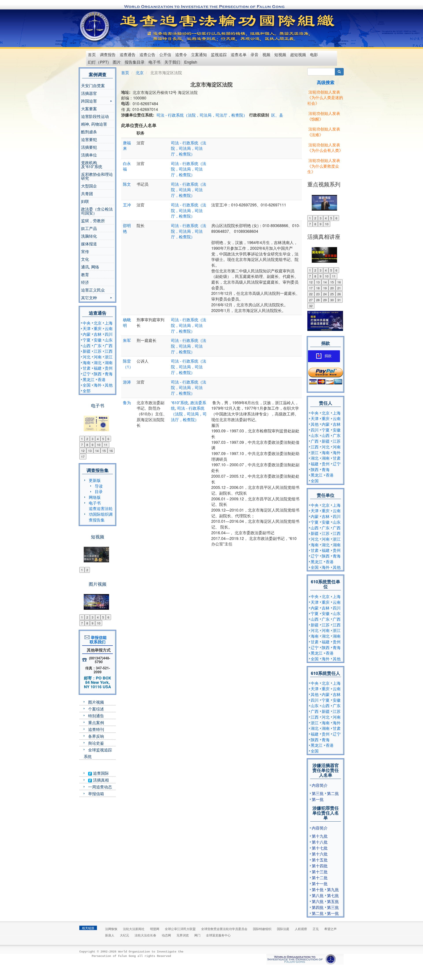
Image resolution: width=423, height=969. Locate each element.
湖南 (109, 362)
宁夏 (87, 340)
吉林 (98, 334)
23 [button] (318, 294)
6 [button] (108, 439)
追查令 (181, 54)
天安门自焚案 (93, 85)
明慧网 (154, 929)
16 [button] (111, 450)
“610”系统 (179, 402)
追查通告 (127, 54)
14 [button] (97, 450)
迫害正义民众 (93, 290)
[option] (97, 420)
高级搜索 (325, 82)
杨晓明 (127, 322)
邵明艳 (127, 228)
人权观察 (301, 929)
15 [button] (104, 450)
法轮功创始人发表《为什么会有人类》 (325, 147)
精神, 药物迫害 (94, 124)
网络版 (95, 497)
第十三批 (320, 871)
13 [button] (90, 450)
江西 (109, 351)
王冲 (127, 204)
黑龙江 (89, 379)
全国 (87, 385)
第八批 (318, 895)
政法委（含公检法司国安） (97, 211)
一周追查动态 (100, 786)
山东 (109, 340)
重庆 (98, 328)
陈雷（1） (128, 363)
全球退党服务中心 (218, 935)
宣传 (85, 251)
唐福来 (127, 145)
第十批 (318, 889)
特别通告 (96, 715)
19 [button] (325, 288)
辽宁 (87, 373)
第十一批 (320, 883)
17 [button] (83, 456)
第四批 (318, 907)
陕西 (98, 373)
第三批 (318, 793)
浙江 (109, 357)
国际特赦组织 (262, 929)
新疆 (87, 351)
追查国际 (100, 773)
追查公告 (147, 54)
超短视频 (298, 54)
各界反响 (96, 736)
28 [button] (318, 300)
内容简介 (320, 785)
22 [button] (311, 294)
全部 (87, 390)
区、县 (277, 115)
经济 (85, 282)
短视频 (280, 54)
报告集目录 (135, 62)
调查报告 (108, 54)
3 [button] (92, 439)
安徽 (98, 340)
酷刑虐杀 (89, 131)
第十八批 (320, 842)
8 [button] (87, 444)
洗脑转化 (89, 236)
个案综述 (96, 709)
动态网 (166, 935)
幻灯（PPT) (98, 62)
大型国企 (89, 186)
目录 (99, 491)
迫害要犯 (89, 139)
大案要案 (89, 108)
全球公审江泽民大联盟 (180, 929)
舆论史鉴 (96, 743)
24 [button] (325, 294)
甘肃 (87, 368)
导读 (99, 486)
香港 (102, 379)
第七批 (333, 895)
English (190, 62)
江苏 (98, 351)
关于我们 (172, 62)
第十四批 (320, 865)
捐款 (328, 356)
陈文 (127, 184)
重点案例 (96, 722)
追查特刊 (96, 729)
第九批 (333, 889)
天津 (87, 328)
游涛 (127, 382)
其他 (109, 385)
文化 (85, 259)
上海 (109, 323)
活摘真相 (100, 780)
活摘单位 (89, 155)
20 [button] (332, 288)
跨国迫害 (89, 101)
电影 (314, 54)
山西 (87, 345)
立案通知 (199, 54)
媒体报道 (89, 243)
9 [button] (92, 444)
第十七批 (320, 848)
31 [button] (339, 300)
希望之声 (330, 929)
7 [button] (82, 444)
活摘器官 (89, 93)
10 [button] (98, 444)
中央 (87, 323)
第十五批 (320, 860)
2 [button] (87, 439)
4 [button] (98, 439)
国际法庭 (283, 929)
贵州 (109, 368)
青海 (109, 373)
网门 (197, 935)
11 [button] (106, 444)
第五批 (333, 901)
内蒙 (87, 334)
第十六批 (320, 854)
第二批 (333, 793)
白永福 (127, 166)
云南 (109, 328)
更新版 (95, 480)
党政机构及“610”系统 (91, 164)
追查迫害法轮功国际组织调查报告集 (101, 513)
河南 (98, 357)
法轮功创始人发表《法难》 (323, 131)
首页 (92, 54)
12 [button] (83, 450)
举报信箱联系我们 (98, 640)
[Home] (95, 26)
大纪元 (124, 935)
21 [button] (339, 288)
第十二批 (320, 877)
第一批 (318, 799)
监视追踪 (219, 54)
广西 (109, 345)
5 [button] (103, 439)
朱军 (127, 340)
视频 (266, 54)
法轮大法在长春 (145, 935)
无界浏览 (182, 935)
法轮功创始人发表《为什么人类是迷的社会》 (325, 97)
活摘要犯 (89, 147)
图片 (117, 62)
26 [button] (339, 294)
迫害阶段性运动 (95, 116)
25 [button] (332, 294)
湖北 (98, 362)
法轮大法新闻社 (134, 929)
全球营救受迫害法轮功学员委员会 (224, 929)
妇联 (85, 201)
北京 (98, 323)
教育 (85, 274)
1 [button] (82, 439)
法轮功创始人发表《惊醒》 (323, 116)
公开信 (165, 54)
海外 (98, 385)
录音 (254, 54)
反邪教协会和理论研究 (97, 176)
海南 (87, 362)
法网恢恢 (111, 929)
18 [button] (318, 288)
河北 (87, 357)
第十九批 (320, 836)
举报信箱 (96, 793)
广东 (98, 345)
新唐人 (109, 935)
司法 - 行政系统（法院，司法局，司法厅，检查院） (201, 115)
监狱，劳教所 (93, 220)
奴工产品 (89, 228)
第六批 (318, 901)
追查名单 (239, 54)
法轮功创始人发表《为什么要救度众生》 (323, 165)
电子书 (154, 62)
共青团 (87, 193)
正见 (316, 929)
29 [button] (325, 300)
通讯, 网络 (90, 267)
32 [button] (311, 306)
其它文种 (89, 298)
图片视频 (96, 702)
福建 (98, 368)
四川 (109, 334)
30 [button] (332, 300)
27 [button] (311, 300)
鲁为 (127, 402)
